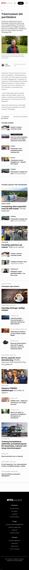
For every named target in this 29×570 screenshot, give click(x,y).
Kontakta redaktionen (14, 540)
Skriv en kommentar (21, 116)
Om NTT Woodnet (14, 549)
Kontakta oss (14, 543)
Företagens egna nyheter (10, 286)
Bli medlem (14, 511)
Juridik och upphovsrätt (14, 527)
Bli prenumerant (14, 508)
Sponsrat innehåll (14, 533)
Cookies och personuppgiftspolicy (14, 524)
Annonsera (14, 514)
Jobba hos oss (14, 546)
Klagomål (14, 530)
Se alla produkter (14, 516)
